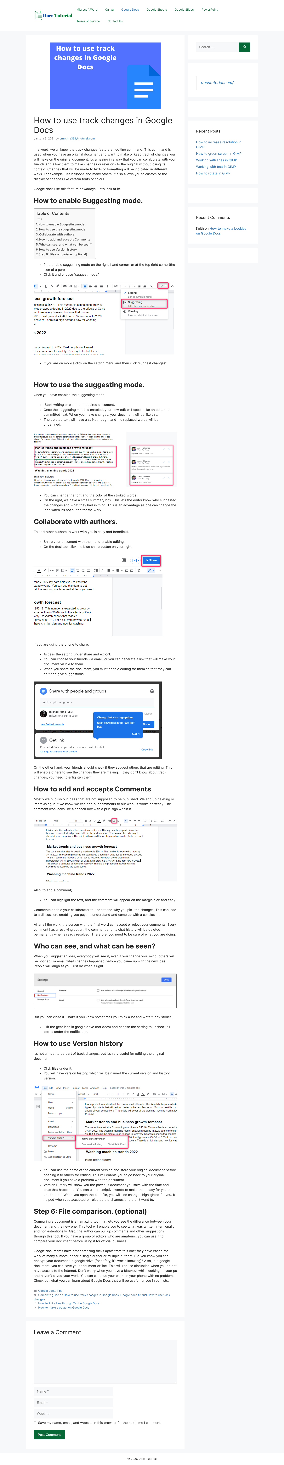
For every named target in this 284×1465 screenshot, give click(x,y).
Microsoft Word (87, 9)
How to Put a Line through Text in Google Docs (68, 1303)
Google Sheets (157, 9)
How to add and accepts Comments (64, 239)
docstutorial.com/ (217, 82)
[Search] (244, 47)
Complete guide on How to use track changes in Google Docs (78, 1295)
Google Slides (184, 9)
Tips (59, 1290)
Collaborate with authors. (57, 234)
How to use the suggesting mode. (62, 229)
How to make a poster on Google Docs (63, 1307)
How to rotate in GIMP (213, 173)
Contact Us (115, 21)
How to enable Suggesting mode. (61, 224)
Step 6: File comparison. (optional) (63, 254)
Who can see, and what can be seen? (65, 244)
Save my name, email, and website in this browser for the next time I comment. (99, 1423)
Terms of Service (88, 21)
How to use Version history (58, 249)
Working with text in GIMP (216, 167)
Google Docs (130, 9)
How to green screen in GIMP (218, 154)
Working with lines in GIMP (216, 160)
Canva (109, 9)
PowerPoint (210, 9)
